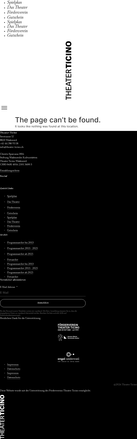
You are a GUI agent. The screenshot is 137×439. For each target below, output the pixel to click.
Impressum (13, 364)
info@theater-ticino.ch (12, 147)
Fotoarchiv (12, 259)
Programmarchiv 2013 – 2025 (22, 248)
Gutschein (15, 17)
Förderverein (17, 12)
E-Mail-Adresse (8, 287)
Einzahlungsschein (9, 170)
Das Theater (17, 7)
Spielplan (14, 2)
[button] (4, 108)
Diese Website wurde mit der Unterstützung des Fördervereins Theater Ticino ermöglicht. (45, 390)
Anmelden (43, 303)
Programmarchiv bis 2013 (20, 242)
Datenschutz (13, 368)
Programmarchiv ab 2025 (20, 253)
